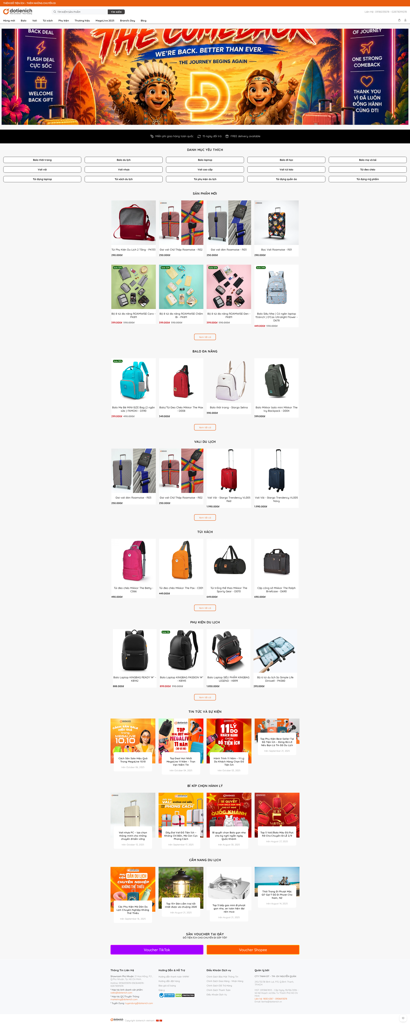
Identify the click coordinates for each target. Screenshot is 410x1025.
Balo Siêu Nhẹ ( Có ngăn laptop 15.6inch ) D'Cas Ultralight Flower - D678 (276, 317)
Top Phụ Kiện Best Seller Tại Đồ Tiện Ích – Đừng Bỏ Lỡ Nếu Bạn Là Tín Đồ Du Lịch (277, 742)
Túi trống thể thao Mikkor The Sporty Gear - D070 (228, 589)
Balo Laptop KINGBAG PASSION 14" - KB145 (181, 679)
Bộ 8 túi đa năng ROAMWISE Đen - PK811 (228, 315)
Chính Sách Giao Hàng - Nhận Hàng (225, 981)
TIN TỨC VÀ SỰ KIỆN (205, 711)
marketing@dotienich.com (124, 999)
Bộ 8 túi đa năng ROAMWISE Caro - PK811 (133, 315)
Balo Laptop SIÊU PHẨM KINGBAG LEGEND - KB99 (228, 679)
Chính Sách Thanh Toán (218, 990)
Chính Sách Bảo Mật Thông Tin (222, 976)
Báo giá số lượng (167, 985)
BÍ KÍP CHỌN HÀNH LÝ (205, 785)
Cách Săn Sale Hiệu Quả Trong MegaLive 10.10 (133, 760)
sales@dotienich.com (121, 992)
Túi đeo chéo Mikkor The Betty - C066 (133, 589)
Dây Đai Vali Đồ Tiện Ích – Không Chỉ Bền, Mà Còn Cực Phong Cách (181, 835)
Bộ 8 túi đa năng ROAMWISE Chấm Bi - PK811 (181, 315)
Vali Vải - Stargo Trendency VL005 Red (228, 499)
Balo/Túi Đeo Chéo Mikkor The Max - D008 (181, 409)
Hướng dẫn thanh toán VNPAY (174, 976)
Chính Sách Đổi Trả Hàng (219, 985)
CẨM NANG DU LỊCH (205, 860)
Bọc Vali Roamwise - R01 (276, 249)
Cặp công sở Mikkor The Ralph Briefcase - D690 (276, 589)
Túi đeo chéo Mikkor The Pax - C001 (181, 588)
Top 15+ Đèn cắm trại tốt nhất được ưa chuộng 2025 (181, 905)
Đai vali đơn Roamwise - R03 (229, 249)
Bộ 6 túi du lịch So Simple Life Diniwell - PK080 (275, 679)
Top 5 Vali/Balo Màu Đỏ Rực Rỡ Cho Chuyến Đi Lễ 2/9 (277, 834)
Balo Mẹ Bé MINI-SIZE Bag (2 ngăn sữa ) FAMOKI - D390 (133, 409)
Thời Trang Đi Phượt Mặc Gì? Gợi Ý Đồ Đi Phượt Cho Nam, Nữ (277, 894)
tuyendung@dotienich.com (139, 1003)
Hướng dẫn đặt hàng (169, 981)
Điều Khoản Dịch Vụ (217, 994)
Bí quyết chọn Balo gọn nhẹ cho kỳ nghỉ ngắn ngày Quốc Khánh (229, 835)
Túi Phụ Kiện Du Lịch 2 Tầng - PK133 (133, 249)
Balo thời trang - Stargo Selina (229, 407)
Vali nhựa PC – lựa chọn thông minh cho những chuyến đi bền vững (133, 835)
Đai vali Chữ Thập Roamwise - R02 (181, 249)
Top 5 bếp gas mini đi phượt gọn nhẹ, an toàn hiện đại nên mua (229, 908)
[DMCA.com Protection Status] (185, 995)
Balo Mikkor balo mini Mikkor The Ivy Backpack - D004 (276, 409)
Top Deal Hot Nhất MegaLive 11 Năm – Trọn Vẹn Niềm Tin (181, 761)
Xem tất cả (205, 337)
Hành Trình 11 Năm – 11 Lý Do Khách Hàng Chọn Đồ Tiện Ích (229, 761)
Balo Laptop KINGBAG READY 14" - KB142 (134, 679)
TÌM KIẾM (116, 12)
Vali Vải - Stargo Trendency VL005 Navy (276, 499)
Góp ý (162, 990)
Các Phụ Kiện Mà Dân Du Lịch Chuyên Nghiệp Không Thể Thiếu (133, 910)
